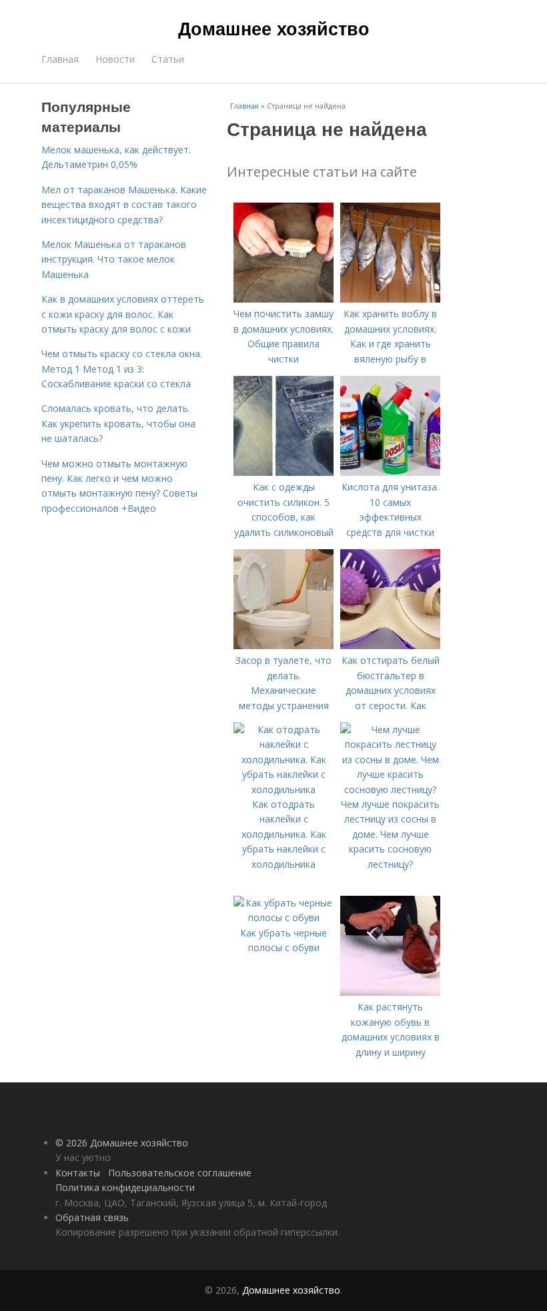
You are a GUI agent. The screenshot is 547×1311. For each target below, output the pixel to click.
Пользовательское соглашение (179, 1172)
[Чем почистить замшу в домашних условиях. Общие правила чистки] (283, 299)
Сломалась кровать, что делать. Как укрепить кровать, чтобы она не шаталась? (118, 423)
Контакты (77, 1172)
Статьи (167, 59)
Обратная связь (92, 1217)
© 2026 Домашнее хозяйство (121, 1142)
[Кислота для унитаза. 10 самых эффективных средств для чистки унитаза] (390, 472)
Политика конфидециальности (125, 1187)
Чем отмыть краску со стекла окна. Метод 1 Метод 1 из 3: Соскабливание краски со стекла (121, 368)
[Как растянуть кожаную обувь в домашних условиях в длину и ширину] (390, 992)
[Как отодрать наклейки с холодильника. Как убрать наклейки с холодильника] (283, 789)
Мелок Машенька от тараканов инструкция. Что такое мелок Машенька (113, 259)
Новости (115, 59)
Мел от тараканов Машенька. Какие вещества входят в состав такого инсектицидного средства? (124, 204)
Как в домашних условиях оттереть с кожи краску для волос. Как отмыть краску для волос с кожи (122, 314)
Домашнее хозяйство (274, 28)
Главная (60, 59)
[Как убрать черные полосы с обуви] (283, 917)
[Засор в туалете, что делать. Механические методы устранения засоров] (283, 645)
